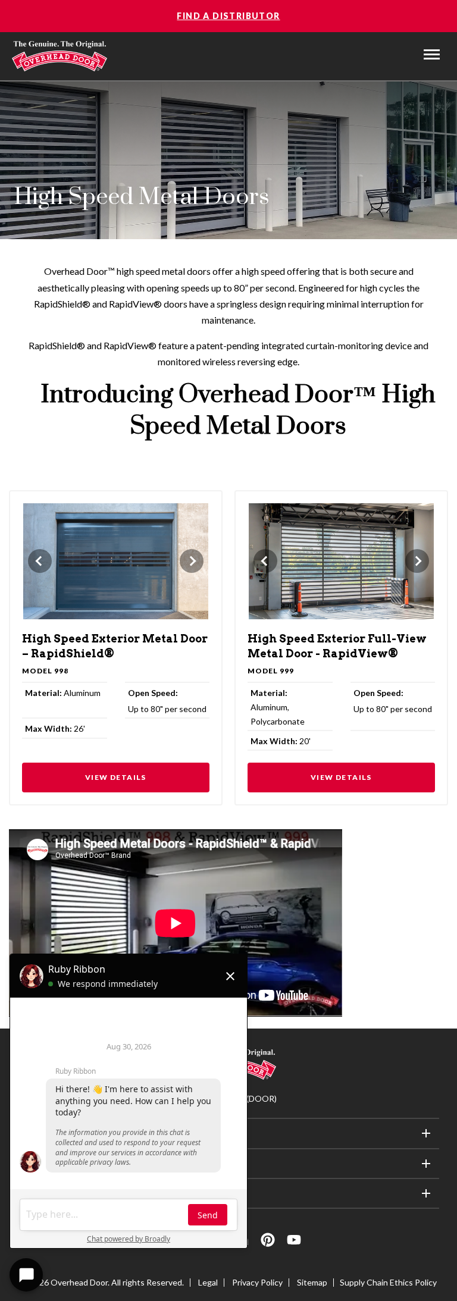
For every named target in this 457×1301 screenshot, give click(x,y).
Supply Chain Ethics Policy (388, 1282)
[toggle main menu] (431, 54)
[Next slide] (192, 561)
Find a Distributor (228, 16)
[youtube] (294, 1242)
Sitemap (312, 1282)
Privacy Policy (257, 1282)
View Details (115, 777)
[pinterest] (268, 1242)
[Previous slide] (40, 561)
